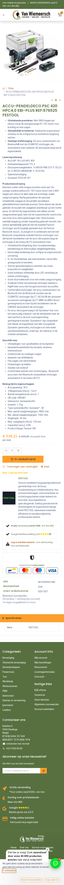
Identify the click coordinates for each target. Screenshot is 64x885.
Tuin (4, 676)
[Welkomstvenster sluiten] (48, 850)
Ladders (6, 710)
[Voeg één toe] (18, 451)
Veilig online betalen (22, 817)
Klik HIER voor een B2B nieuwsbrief (18, 764)
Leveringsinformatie (44, 672)
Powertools (8, 672)
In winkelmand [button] (24, 459)
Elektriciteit (8, 695)
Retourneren (40, 667)
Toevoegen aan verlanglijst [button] (22, 466)
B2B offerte (40, 690)
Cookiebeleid (9, 870)
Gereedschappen (11, 667)
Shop (11, 88)
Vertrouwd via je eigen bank (24, 822)
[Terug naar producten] (56, 100)
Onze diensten (41, 699)
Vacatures (39, 695)
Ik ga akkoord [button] (52, 879)
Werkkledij (7, 681)
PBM (4, 691)
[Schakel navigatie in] (3, 15)
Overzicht (39, 676)
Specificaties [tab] (13, 618)
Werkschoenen (9, 686)
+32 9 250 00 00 (14, 748)
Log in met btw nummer (23, 542)
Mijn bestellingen (42, 662)
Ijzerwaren (7, 705)
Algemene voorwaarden (46, 704)
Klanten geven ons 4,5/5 (21, 812)
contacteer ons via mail (17, 743)
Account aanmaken (44, 709)
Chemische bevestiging (14, 662)
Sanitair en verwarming (14, 700)
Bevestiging (8, 657)
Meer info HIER (15, 802)
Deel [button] (46, 466)
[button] (43, 770)
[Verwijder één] (6, 451)
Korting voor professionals (23, 797)
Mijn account (40, 657)
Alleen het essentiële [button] (31, 879)
